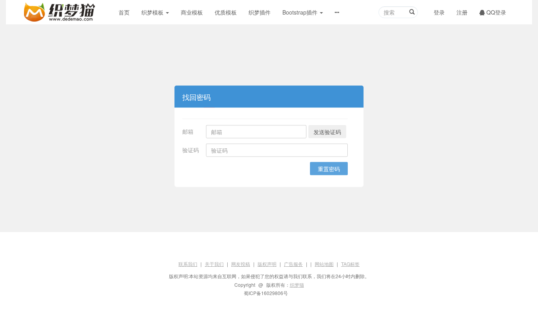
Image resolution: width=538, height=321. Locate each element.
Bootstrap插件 (300, 12)
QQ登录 (495, 12)
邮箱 (187, 131)
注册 (462, 12)
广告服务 (293, 263)
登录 (439, 12)
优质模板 (226, 12)
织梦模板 (153, 12)
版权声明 (267, 263)
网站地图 (324, 263)
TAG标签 (350, 263)
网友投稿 (240, 263)
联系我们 (187, 263)
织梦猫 (297, 284)
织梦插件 (260, 12)
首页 (124, 12)
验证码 (190, 149)
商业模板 (192, 12)
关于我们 (214, 263)
